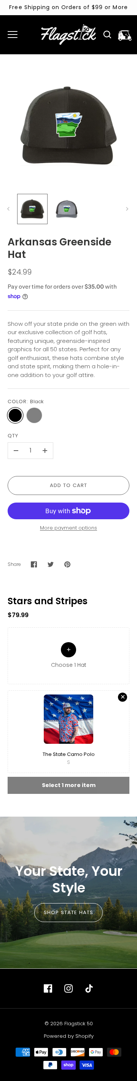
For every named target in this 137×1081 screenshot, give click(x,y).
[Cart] (124, 34)
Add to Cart (69, 485)
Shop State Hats (69, 912)
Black (15, 415)
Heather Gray (34, 415)
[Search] (107, 34)
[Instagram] (68, 988)
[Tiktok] (89, 988)
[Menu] (12, 34)
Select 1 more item (69, 785)
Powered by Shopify (69, 1036)
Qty (13, 435)
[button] (68, 655)
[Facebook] (48, 988)
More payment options (68, 527)
